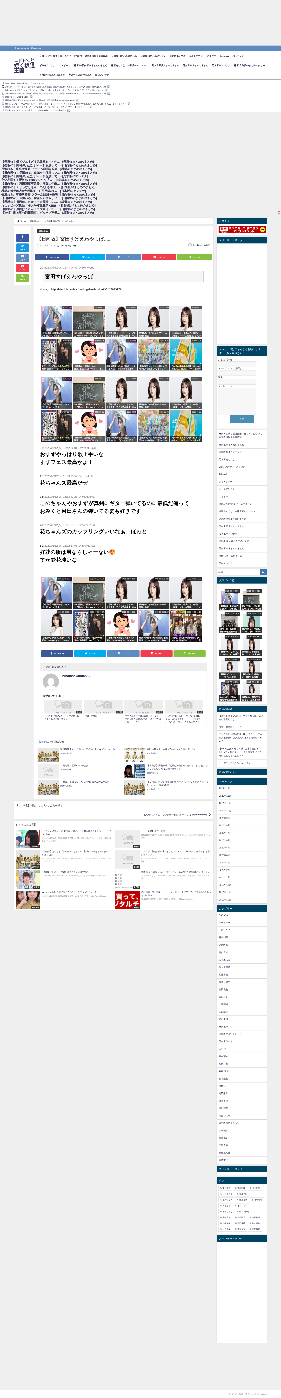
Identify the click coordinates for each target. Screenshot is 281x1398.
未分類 (222, 1049)
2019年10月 (225, 900)
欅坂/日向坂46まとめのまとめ (249, 65)
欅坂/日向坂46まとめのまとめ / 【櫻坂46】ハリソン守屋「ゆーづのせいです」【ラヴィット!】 (46, 107)
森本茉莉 (223, 1078)
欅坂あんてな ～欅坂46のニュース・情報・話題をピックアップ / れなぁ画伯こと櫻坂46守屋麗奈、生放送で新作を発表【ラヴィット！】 (65, 104)
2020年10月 (225, 810)
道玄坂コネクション (229, 1123)
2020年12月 (225, 796)
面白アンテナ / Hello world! (17, 97)
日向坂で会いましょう (230, 1034)
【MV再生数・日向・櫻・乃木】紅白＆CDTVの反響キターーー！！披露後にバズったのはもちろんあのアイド (241, 752)
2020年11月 (225, 803)
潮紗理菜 (223, 1108)
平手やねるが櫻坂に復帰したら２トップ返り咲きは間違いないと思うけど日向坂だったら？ (241, 737)
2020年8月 (224, 825)
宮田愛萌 (223, 989)
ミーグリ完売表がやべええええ (235, 763)
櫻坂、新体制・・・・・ (231, 727)
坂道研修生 (224, 982)
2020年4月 (224, 855)
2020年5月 (224, 848)
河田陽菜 (223, 1093)
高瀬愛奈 (223, 1145)
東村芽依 (223, 1056)
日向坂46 (223, 1026)
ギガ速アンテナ (47, 65)
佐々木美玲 (224, 967)
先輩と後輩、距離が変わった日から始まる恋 (24, 83)
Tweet (23, 250)
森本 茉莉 (224, 1071)
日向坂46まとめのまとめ (124, 56)
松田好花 (223, 1063)
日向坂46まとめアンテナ (153, 56)
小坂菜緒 (223, 1004)
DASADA (223, 915)
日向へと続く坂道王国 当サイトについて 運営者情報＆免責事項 (73, 56)
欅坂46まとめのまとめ (80, 75)
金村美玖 (223, 1130)
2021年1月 (224, 788)
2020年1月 (224, 877)
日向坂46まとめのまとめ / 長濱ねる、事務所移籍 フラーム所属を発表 (35, 110)
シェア (22, 240)
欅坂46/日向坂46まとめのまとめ (90, 65)
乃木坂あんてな (178, 56)
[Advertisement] (97, 23)
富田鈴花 (43, 231)
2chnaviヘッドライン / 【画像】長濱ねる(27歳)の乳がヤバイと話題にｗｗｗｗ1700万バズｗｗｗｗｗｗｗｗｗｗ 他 (55, 94)
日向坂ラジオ (226, 1041)
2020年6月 (224, 840)
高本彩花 (223, 1138)
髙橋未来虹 (224, 1153)
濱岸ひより (224, 1116)
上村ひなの (224, 930)
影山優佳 (223, 1019)
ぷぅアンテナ (239, 56)
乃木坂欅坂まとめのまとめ (165, 65)
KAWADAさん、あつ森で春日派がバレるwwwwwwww (175, 814)
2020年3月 (224, 862)
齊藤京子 (223, 1160)
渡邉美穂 (223, 1101)
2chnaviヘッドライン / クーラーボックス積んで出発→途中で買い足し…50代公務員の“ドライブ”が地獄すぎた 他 (54, 90)
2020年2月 (224, 870)
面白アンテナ (102, 75)
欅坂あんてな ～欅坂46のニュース (129, 65)
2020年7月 (224, 833)
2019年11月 (225, 892)
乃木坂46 (223, 945)
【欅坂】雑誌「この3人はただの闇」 (41, 805)
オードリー (224, 922)
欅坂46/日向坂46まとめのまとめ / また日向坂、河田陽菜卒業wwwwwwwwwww (40, 100)
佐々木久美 (224, 960)
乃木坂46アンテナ (221, 65)
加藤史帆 (223, 975)
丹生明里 (223, 937)
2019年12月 (225, 885)
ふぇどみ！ (64, 65)
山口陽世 (223, 1012)
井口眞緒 (223, 952)
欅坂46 (222, 1086)
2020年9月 (224, 818)
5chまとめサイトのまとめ (202, 56)
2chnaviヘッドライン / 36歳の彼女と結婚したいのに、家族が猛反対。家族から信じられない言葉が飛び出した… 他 (55, 87)
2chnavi (224, 56)
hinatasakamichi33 (201, 245)
